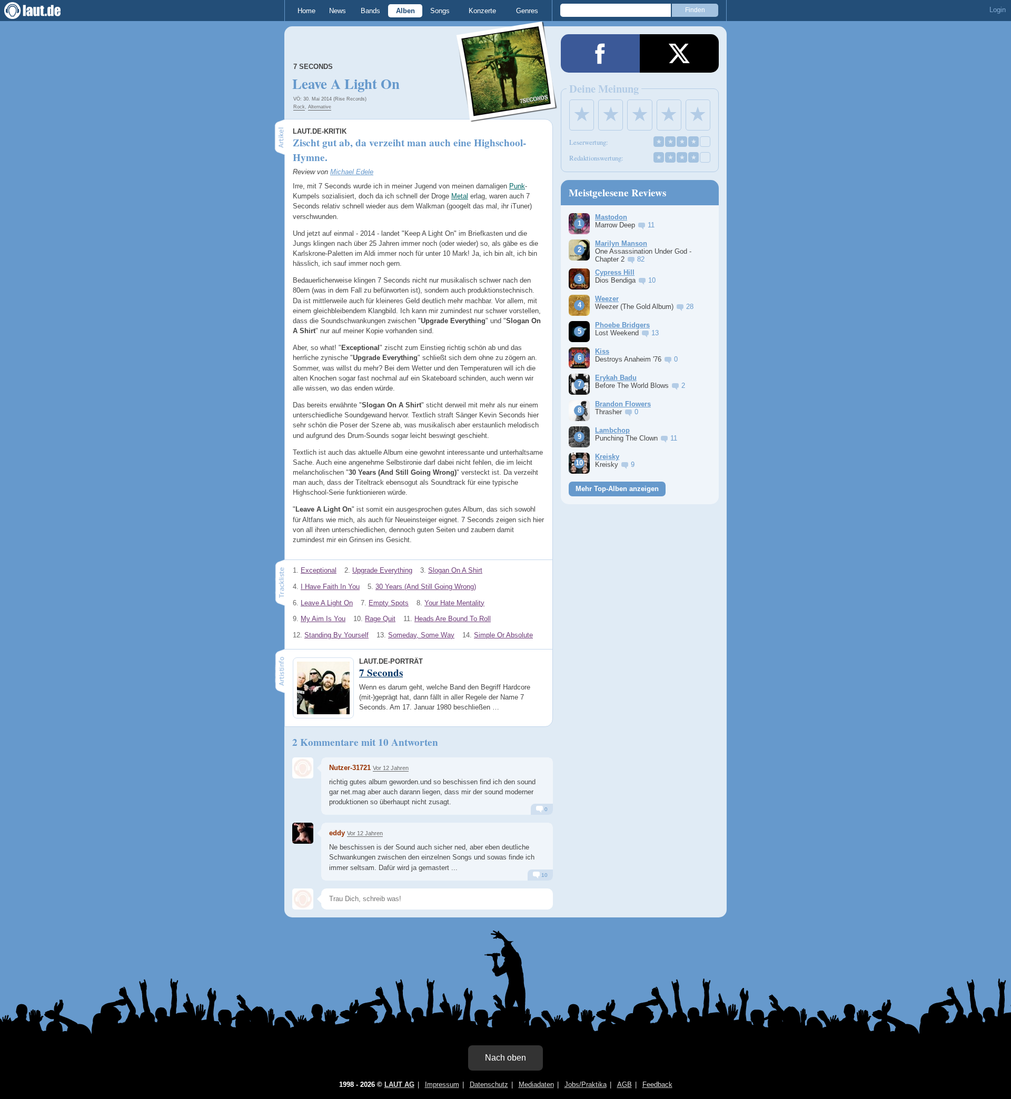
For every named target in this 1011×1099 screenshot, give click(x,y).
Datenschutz (489, 1084)
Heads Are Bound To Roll (452, 619)
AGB (624, 1084)
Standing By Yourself (336, 635)
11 (651, 225)
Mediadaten (536, 1084)
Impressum (442, 1084)
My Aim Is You (323, 619)
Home (306, 11)
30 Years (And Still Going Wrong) (425, 587)
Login (997, 10)
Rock (299, 106)
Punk (517, 186)
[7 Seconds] (507, 115)
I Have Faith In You (330, 587)
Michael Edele (351, 172)
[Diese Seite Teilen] (600, 53)
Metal (459, 196)
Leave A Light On (327, 603)
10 (544, 875)
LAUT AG (399, 1084)
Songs (440, 11)
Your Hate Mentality (454, 603)
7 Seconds (313, 67)
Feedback (657, 1084)
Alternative (319, 106)
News (337, 11)
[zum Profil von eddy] (302, 833)
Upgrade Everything (382, 570)
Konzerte (482, 11)
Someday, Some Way (421, 635)
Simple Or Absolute (503, 635)
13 (655, 333)
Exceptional (318, 570)
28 (689, 307)
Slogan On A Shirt (455, 570)
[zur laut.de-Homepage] (42, 10)
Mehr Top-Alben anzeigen (617, 489)
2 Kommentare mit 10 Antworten (365, 742)
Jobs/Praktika (585, 1084)
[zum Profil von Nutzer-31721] (302, 767)
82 (641, 259)
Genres (527, 11)
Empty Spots (389, 603)
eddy (337, 833)
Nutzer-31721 (350, 768)
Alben (405, 11)
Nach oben (505, 1057)
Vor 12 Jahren (391, 768)
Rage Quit (380, 619)
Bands (370, 11)
